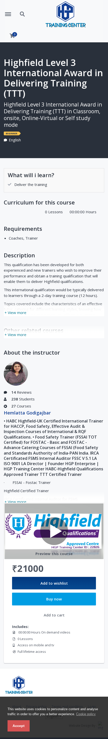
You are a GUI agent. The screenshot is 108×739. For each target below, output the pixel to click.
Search (22, 11)
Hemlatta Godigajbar (27, 413)
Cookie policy (86, 714)
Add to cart (54, 614)
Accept (19, 726)
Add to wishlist (54, 583)
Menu (10, 11)
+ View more (15, 312)
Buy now (54, 598)
